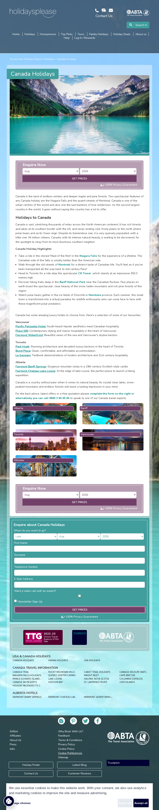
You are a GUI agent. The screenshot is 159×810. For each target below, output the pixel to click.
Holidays (49, 59)
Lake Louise (55, 678)
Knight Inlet (91, 675)
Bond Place (23, 351)
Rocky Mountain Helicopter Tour (68, 672)
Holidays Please (33, 59)
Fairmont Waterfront (29, 335)
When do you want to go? (30, 530)
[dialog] (79, 796)
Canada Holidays (66, 59)
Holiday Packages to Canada (30, 685)
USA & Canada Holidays (32, 656)
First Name (20, 543)
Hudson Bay (55, 682)
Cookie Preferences (70, 753)
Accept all (141, 803)
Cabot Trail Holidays (97, 672)
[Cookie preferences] (8, 801)
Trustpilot (79, 633)
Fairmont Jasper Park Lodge (101, 697)
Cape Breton (127, 675)
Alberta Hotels (25, 693)
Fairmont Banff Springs (31, 366)
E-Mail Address (23, 579)
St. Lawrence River (95, 682)
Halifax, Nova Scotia (96, 678)
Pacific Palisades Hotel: (31, 326)
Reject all (125, 803)
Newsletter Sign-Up (30, 601)
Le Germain (23, 355)
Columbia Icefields (131, 678)
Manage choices (20, 803)
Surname (19, 555)
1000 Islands (127, 682)
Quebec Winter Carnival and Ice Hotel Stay (74, 675)
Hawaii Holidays (58, 660)
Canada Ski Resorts (25, 682)
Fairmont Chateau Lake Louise (35, 371)
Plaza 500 (22, 331)
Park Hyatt (22, 346)
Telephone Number (26, 567)
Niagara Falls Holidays (27, 675)
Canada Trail (21, 672)
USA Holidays (92, 660)
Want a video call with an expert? (35, 591)
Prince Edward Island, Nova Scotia (34, 678)
